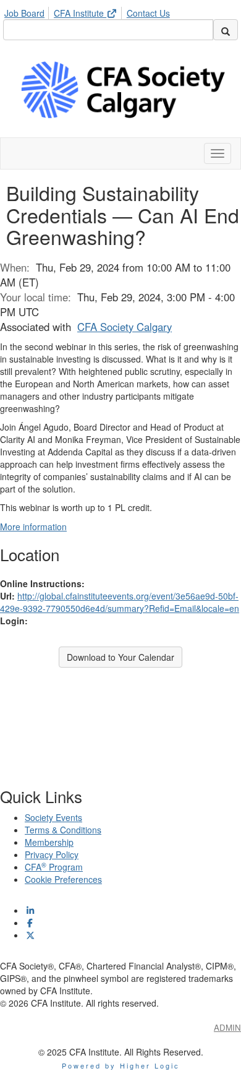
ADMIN (227, 1027)
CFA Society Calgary (124, 326)
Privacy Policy (51, 854)
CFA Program (54, 867)
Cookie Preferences (63, 879)
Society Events (53, 817)
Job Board (24, 13)
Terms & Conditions (63, 830)
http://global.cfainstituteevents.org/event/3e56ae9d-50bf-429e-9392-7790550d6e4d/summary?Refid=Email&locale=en (119, 602)
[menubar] (90, 11)
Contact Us (148, 13)
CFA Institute (80, 13)
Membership (49, 842)
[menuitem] (28, 11)
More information (33, 526)
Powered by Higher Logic (121, 1065)
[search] (225, 29)
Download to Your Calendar (120, 657)
